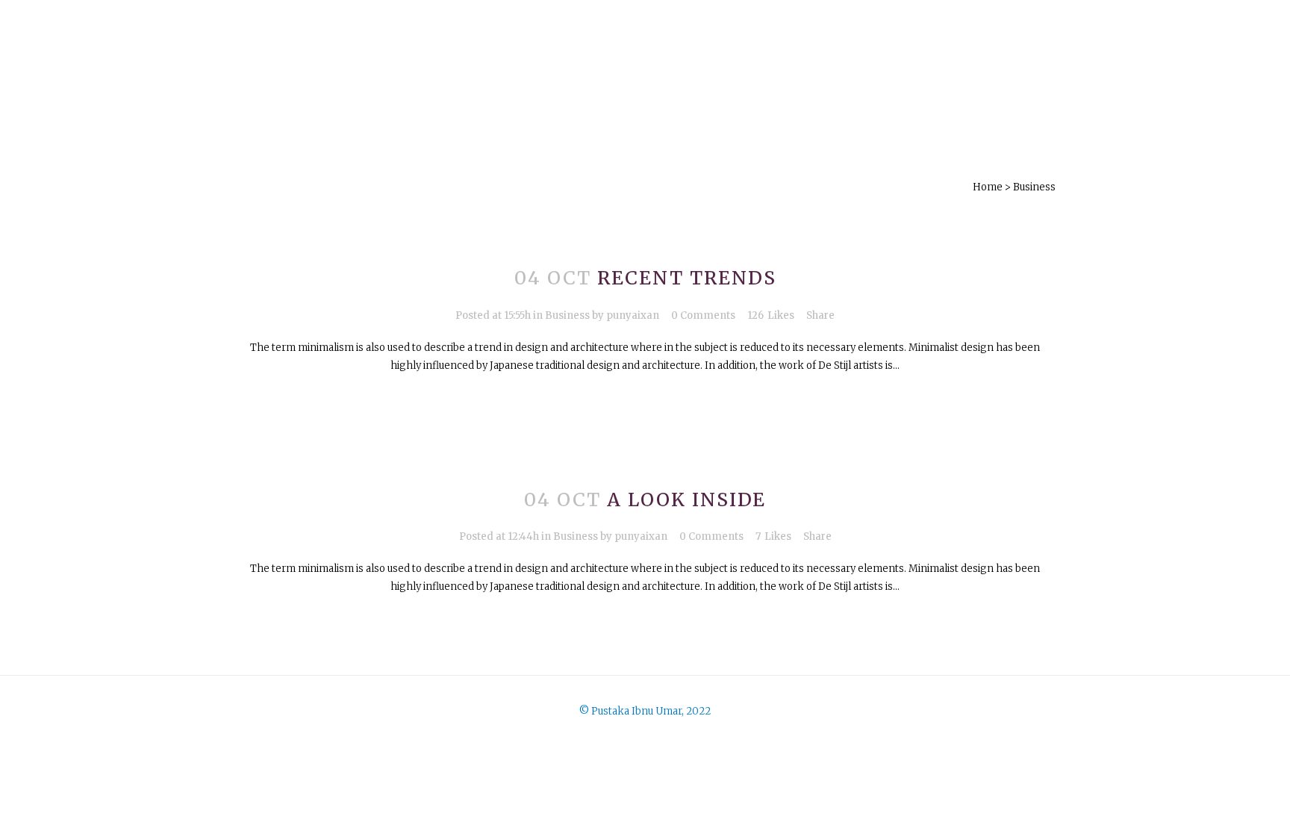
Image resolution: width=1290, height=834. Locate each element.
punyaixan (632, 315)
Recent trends (686, 278)
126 (770, 316)
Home (988, 187)
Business (567, 315)
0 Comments (703, 315)
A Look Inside (686, 499)
